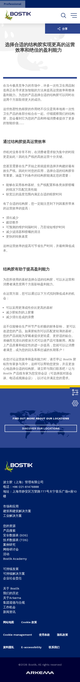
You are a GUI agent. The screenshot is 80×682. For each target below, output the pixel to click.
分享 (64, 28)
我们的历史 (11, 593)
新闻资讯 (9, 612)
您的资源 (9, 526)
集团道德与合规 (14, 602)
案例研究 (9, 544)
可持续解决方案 (14, 573)
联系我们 (54, 647)
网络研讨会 (11, 549)
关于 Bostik (11, 588)
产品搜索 (9, 530)
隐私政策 (62, 634)
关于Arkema (12, 598)
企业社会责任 (12, 578)
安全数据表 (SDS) (15, 535)
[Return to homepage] (20, 15)
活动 (6, 554)
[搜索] (63, 15)
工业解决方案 (12, 516)
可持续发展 (11, 569)
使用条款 (44, 634)
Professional (12, 3)
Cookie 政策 (29, 622)
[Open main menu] (74, 16)
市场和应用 (11, 506)
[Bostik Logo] (21, 473)
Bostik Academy (15, 559)
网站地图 (8, 622)
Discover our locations (41, 428)
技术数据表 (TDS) (15, 540)
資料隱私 (8, 647)
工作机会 (9, 607)
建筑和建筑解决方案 (17, 511)
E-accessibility (31, 647)
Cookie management (17, 634)
